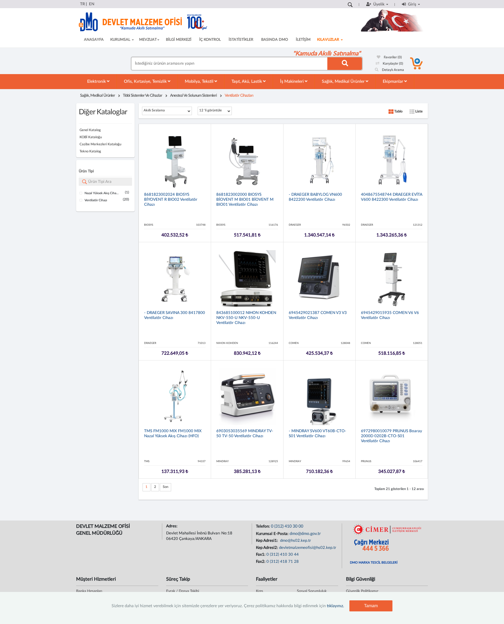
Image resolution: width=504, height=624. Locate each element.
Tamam (371, 606)
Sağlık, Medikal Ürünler (344, 81)
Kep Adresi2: (267, 548)
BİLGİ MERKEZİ (178, 40)
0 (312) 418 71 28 (282, 562)
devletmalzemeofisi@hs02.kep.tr (307, 548)
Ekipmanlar (393, 81)
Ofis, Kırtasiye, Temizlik (146, 81)
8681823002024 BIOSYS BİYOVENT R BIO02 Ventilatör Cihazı (170, 200)
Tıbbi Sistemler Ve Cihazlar (142, 95)
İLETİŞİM (303, 40)
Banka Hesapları (89, 591)
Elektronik (97, 81)
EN (91, 4)
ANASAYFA (94, 40)
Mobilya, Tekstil (199, 81)
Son (165, 487)
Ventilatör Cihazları (239, 95)
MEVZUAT (148, 40)
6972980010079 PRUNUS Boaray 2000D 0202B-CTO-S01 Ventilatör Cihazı (391, 436)
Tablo (397, 111)
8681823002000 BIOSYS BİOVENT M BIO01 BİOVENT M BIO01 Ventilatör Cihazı (245, 200)
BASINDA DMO (274, 40)
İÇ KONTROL (210, 40)
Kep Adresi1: (267, 541)
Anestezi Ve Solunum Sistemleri (193, 95)
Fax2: (261, 562)
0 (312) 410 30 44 (282, 554)
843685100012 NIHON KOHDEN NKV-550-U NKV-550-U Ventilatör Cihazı (246, 318)
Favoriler (392, 57)
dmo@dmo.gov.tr (305, 534)
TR (82, 4)
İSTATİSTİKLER (241, 40)
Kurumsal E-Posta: (273, 534)
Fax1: (261, 554)
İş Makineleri (292, 81)
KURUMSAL (120, 40)
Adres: (172, 526)
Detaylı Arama (392, 70)
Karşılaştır (392, 63)
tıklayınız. (335, 606)
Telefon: (263, 526)
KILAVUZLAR (328, 40)
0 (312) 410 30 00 (287, 526)
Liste (418, 111)
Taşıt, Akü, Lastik (247, 81)
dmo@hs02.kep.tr (295, 541)
